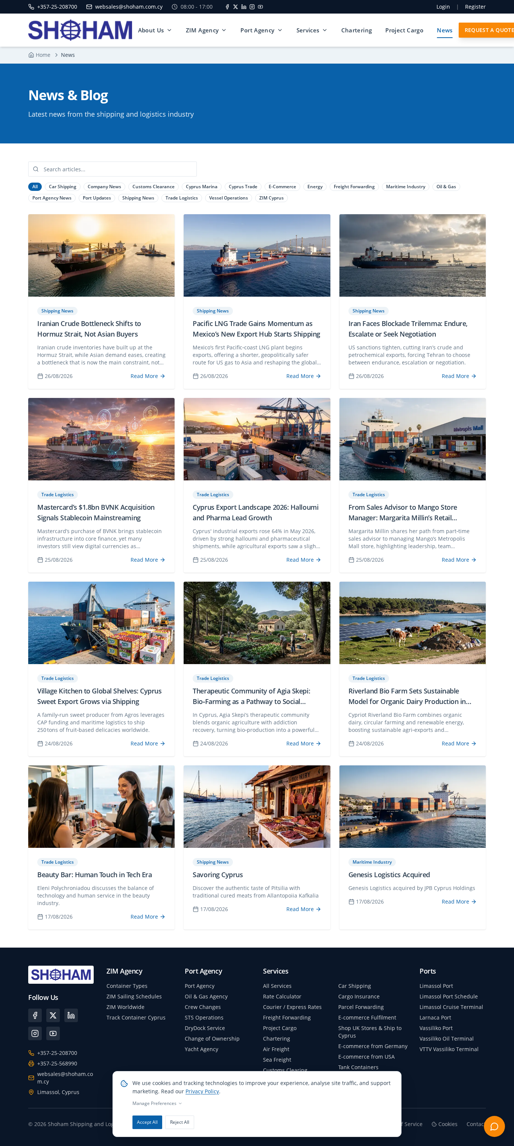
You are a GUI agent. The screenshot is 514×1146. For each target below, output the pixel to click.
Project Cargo (404, 30)
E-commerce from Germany (373, 1046)
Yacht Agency (201, 1049)
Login (443, 6)
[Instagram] (252, 6)
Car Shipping (354, 985)
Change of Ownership (212, 1038)
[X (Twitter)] (53, 1015)
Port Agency (257, 30)
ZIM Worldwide (125, 1006)
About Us (151, 30)
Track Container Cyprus (136, 1017)
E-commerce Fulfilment (367, 1017)
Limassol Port (436, 985)
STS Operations (204, 1017)
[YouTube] (260, 6)
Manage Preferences (154, 1103)
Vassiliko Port (436, 1028)
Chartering (356, 30)
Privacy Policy (202, 1091)
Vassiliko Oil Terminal (447, 1038)
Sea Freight (277, 1059)
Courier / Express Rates (292, 1006)
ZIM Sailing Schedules (134, 996)
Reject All (179, 1122)
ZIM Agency (202, 30)
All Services (277, 985)
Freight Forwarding (287, 1017)
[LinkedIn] (243, 6)
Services (308, 30)
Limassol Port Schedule (449, 996)
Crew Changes (203, 1006)
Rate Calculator (282, 996)
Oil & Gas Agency (206, 996)
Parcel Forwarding (361, 1006)
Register (475, 6)
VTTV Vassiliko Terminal (449, 1049)
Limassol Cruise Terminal (451, 1006)
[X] (235, 6)
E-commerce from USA (366, 1056)
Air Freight (276, 1049)
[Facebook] (227, 6)
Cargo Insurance (359, 996)
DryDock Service (205, 1028)
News (445, 30)
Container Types (127, 985)
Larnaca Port (435, 1017)
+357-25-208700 (57, 1052)
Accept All (147, 1122)
